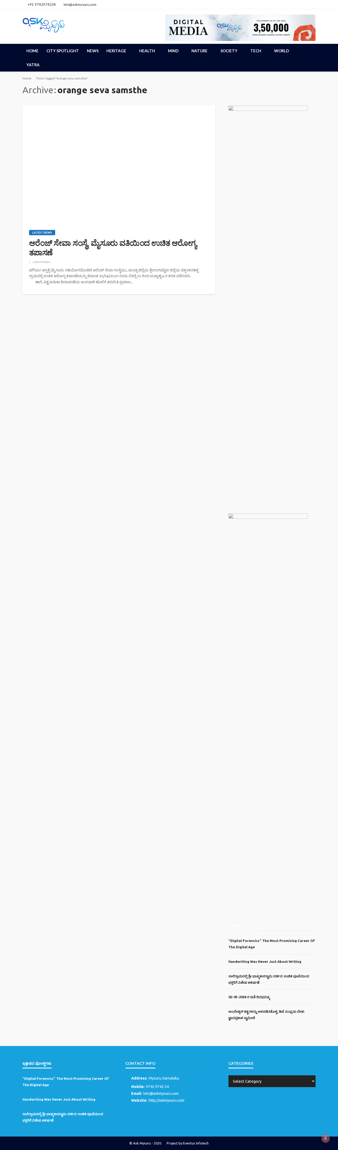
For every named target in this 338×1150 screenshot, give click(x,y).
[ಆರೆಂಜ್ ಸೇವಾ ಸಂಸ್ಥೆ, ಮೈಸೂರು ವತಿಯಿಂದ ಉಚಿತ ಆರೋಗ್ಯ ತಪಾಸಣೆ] (118, 164)
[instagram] (305, 4)
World (281, 50)
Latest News (42, 232)
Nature (199, 50)
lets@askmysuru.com (161, 1093)
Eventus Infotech (196, 1143)
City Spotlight (62, 50)
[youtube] (312, 4)
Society (228, 50)
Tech (255, 50)
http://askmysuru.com (166, 1100)
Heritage (116, 50)
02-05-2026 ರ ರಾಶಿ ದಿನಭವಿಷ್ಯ (249, 997)
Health (147, 50)
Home (32, 50)
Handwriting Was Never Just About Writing (264, 961)
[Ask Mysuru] (43, 24)
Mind (173, 50)
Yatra (33, 64)
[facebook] (298, 4)
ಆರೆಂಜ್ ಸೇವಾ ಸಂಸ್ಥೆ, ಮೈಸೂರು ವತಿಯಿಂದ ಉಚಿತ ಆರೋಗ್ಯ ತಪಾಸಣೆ (112, 247)
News (92, 50)
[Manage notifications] (325, 1138)
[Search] (311, 51)
